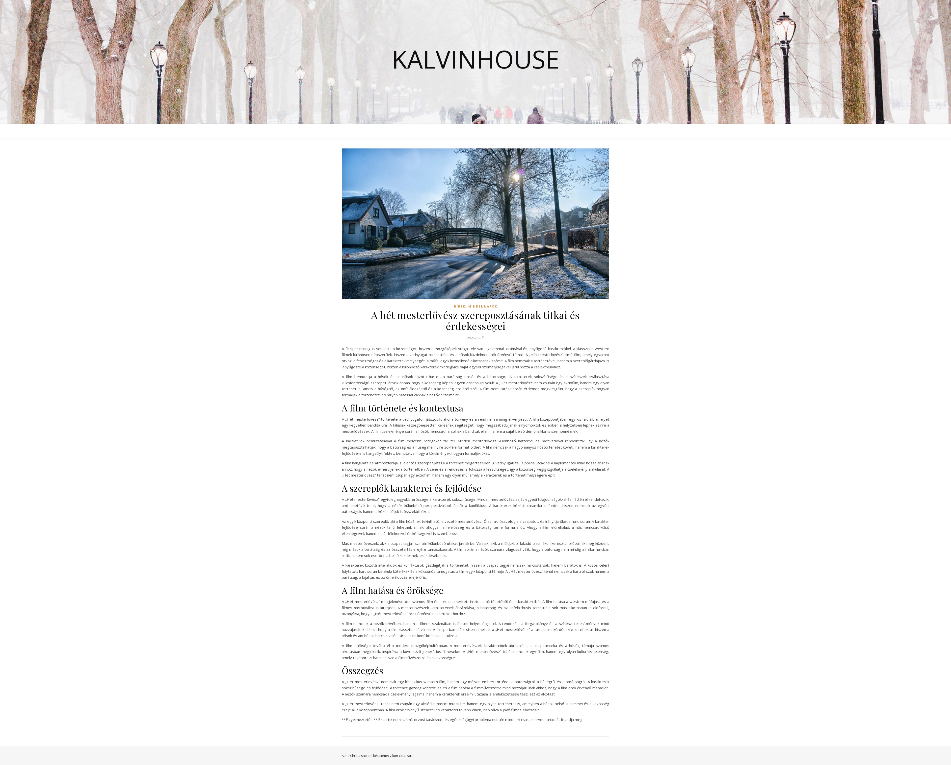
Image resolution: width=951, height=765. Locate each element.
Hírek (459, 306)
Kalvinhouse (475, 59)
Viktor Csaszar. (401, 755)
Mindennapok (482, 306)
